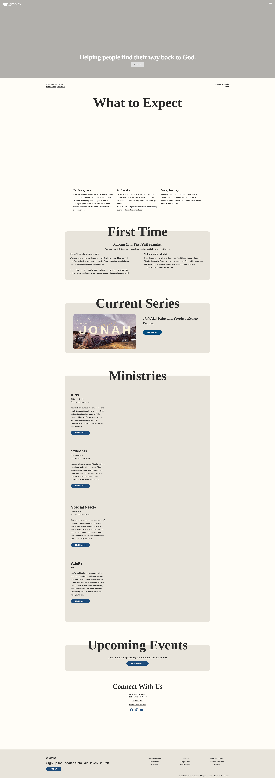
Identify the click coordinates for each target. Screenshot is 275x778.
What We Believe (216, 758)
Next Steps (154, 762)
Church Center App (217, 762)
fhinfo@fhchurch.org (137, 705)
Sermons (154, 765)
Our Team (185, 758)
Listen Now (152, 332)
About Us (216, 765)
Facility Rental (185, 765)
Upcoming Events (154, 758)
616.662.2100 (137, 701)
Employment (185, 762)
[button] (80, 433)
